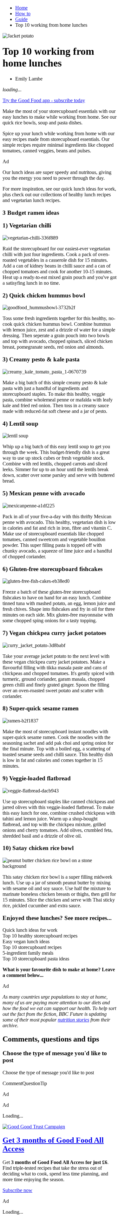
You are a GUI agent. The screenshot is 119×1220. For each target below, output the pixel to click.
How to (22, 13)
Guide (21, 19)
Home (21, 7)
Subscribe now (17, 1190)
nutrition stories (73, 1019)
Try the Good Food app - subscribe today (44, 100)
